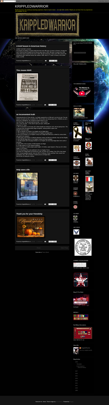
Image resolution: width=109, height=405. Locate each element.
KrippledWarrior (85, 348)
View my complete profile (85, 350)
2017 (76, 371)
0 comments (40, 60)
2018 (76, 362)
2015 (76, 376)
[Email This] (50, 61)
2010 (76, 388)
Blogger (71, 401)
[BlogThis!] (51, 61)
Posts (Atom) (45, 252)
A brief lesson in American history (31, 46)
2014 (76, 378)
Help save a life (23, 170)
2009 (76, 390)
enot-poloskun (59, 401)
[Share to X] (53, 61)
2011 (76, 385)
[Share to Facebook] (55, 61)
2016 (76, 373)
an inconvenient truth (25, 114)
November (79, 364)
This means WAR (23, 70)
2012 (76, 383)
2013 (76, 380)
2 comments (39, 104)
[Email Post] (45, 60)
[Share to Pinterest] (56, 61)
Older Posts (64, 248)
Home (38, 248)
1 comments (39, 160)
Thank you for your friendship (29, 214)
